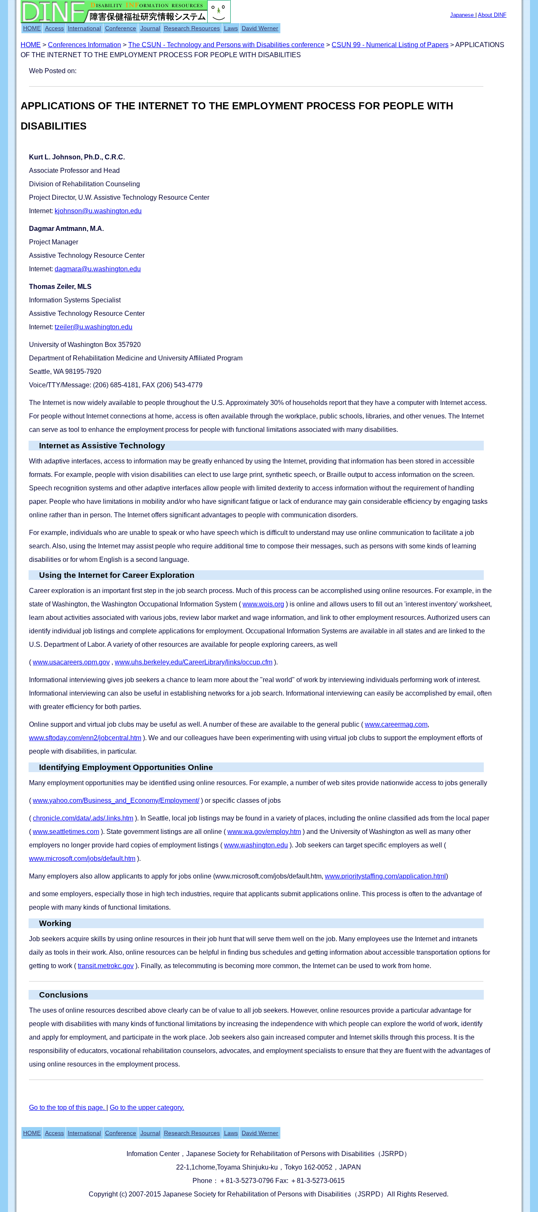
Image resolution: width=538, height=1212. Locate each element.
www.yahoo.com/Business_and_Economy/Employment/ (116, 800)
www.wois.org (263, 604)
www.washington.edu (256, 845)
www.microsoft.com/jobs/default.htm (82, 858)
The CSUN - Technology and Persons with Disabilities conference (226, 44)
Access (54, 28)
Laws (231, 28)
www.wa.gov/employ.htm (264, 831)
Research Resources (192, 28)
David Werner (260, 28)
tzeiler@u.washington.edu (93, 327)
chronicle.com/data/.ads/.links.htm (83, 818)
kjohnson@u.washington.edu (98, 210)
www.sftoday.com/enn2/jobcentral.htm (85, 737)
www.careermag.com (396, 724)
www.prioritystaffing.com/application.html (385, 876)
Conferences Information (84, 44)
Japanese (462, 15)
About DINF (492, 15)
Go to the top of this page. (67, 1107)
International (84, 28)
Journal (150, 28)
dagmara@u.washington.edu (98, 269)
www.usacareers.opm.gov (71, 662)
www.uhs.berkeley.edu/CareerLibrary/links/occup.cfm (193, 662)
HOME (32, 28)
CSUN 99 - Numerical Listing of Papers (390, 44)
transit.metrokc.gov (106, 965)
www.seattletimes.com (66, 831)
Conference (120, 28)
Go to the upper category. (147, 1107)
